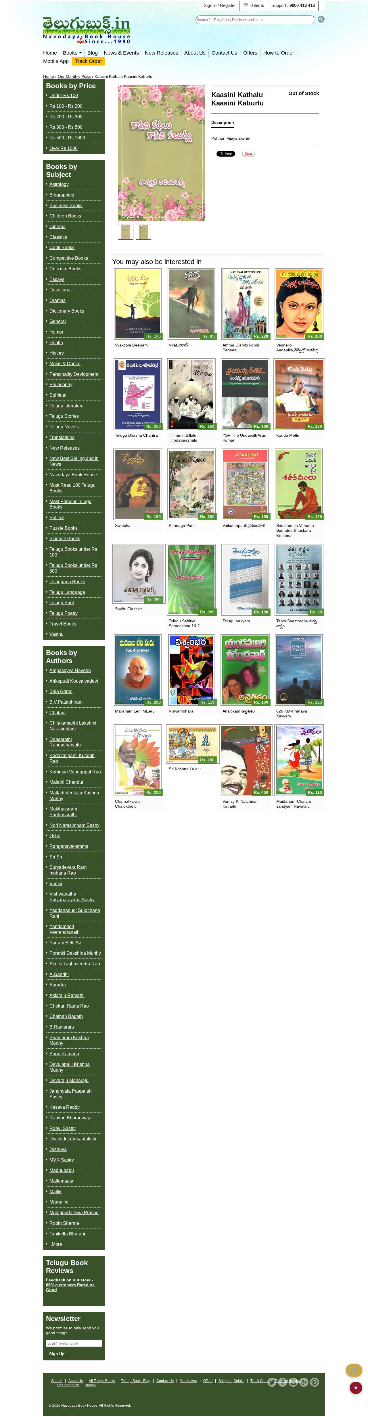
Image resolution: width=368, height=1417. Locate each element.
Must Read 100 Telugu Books (72, 488)
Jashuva (58, 1149)
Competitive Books (68, 258)
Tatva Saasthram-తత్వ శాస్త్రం (296, 623)
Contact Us (224, 53)
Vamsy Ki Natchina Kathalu (239, 803)
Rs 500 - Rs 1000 (67, 137)
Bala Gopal (60, 691)
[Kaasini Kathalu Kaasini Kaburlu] (125, 232)
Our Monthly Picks (74, 76)
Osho (54, 835)
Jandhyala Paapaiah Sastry (70, 1094)
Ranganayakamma (68, 846)
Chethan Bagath (66, 1016)
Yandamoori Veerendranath (64, 929)
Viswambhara (181, 711)
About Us (195, 53)
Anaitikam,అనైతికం (239, 711)
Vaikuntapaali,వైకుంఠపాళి (244, 525)
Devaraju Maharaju (69, 1080)
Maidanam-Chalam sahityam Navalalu (293, 803)
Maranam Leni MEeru (135, 711)
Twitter (272, 1382)
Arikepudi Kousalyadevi (73, 681)
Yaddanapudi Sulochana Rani (74, 913)
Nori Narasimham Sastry (74, 825)
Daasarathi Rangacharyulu (65, 742)
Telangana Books (67, 581)
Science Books (64, 538)
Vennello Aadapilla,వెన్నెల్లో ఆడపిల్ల (297, 347)
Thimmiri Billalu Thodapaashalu (183, 437)
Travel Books (62, 623)
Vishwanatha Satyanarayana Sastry (72, 897)
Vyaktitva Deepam (131, 345)
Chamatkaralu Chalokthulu (128, 803)
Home (50, 53)
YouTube (293, 1382)
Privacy (90, 1385)
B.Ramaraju (61, 1027)
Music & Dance (64, 363)
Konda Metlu (287, 435)
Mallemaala (61, 1181)
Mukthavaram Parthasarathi (63, 811)
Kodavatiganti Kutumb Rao (72, 758)
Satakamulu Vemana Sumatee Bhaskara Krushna (295, 530)
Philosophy (60, 384)
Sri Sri (55, 856)
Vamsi (55, 883)
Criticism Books (65, 268)
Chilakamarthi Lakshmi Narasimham (72, 726)
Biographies (61, 194)
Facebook (282, 1382)
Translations (61, 437)
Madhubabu (61, 1170)
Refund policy (68, 1385)
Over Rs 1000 (63, 148)
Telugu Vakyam (236, 621)
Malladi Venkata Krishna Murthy (74, 795)
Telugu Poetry (63, 613)
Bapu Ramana (64, 1053)
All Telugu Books (102, 1381)
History (56, 353)
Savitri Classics (128, 609)
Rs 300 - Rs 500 (66, 127)
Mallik (55, 1191)
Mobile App (56, 61)
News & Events (121, 53)
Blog (92, 53)
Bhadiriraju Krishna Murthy (69, 1040)
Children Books (65, 215)
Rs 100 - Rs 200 (66, 106)
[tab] (222, 124)
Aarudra (57, 984)
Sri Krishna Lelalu (185, 769)
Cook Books (61, 247)
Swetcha (123, 525)
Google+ (303, 1382)
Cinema (57, 226)
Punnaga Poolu (183, 525)
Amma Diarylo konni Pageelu (241, 347)
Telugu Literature (66, 405)
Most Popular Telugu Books (70, 504)
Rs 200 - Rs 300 (66, 116)
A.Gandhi (59, 974)
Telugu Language (67, 592)
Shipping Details (231, 1381)
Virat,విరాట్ (178, 345)
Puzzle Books (63, 528)
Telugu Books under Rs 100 (73, 552)
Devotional (60, 289)
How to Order (278, 53)
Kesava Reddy (64, 1107)
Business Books (66, 205)
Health (56, 342)
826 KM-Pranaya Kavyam (291, 713)
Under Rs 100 (63, 95)
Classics (58, 237)
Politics (56, 517)
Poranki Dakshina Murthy (75, 953)
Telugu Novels (64, 426)
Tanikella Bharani (67, 1233)
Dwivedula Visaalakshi (72, 1138)
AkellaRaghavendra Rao (74, 963)
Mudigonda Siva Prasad (74, 1212)
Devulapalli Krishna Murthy (69, 1067)
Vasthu (56, 634)
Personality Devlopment (73, 374)
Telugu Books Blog (135, 1381)
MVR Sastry (61, 1160)
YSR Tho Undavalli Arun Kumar (244, 437)
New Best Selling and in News (74, 461)
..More (55, 1244)
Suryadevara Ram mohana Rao (68, 870)
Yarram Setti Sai (66, 942)
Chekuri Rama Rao (69, 1006)
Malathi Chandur (66, 782)
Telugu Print (61, 602)
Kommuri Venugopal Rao (75, 771)
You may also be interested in (157, 261)
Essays (56, 279)
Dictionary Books (66, 311)
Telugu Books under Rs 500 (73, 568)
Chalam (57, 712)
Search (56, 1381)
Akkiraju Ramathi (67, 995)
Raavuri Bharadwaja (70, 1117)
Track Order (88, 61)
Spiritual (57, 395)
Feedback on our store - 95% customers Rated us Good (70, 1285)
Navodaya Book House (73, 474)
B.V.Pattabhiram (66, 702)
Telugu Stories (64, 416)
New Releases (161, 53)
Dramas (57, 300)
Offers (250, 53)
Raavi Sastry (62, 1128)
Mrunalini (58, 1202)
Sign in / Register (220, 5)
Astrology (59, 184)
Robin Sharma (64, 1223)
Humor (56, 332)
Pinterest (314, 1382)
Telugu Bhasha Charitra (136, 435)
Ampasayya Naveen (70, 670)
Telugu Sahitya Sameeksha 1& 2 (184, 623)
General (57, 321)
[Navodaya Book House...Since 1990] (86, 39)
